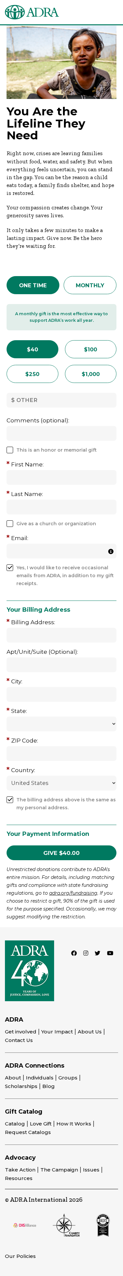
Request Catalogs (28, 1132)
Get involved (20, 1031)
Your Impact (57, 1031)
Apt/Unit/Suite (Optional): (42, 652)
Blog (48, 1086)
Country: (23, 770)
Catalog (15, 1124)
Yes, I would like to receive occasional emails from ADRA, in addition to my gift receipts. (65, 575)
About (13, 1078)
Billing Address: (33, 622)
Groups (67, 1078)
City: (16, 681)
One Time (33, 285)
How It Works (73, 1124)
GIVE (61, 853)
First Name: (27, 464)
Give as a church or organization (56, 524)
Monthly (90, 285)
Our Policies (20, 1256)
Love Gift (40, 1124)
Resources (18, 1178)
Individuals (39, 1078)
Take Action (20, 1170)
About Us (90, 1031)
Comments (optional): (38, 420)
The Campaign (59, 1170)
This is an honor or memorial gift (56, 450)
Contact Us (19, 1040)
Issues (91, 1170)
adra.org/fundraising (73, 893)
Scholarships (21, 1086)
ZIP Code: (24, 740)
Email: (19, 538)
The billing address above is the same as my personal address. (66, 804)
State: (19, 711)
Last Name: (27, 494)
